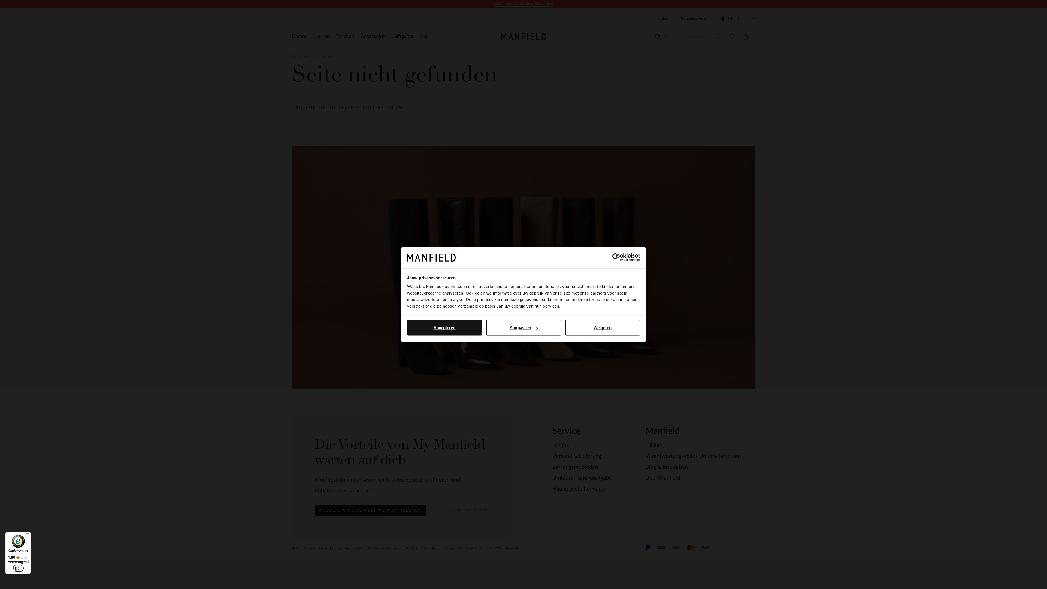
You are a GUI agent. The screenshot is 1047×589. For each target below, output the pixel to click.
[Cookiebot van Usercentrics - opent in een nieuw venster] (616, 257)
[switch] (18, 568)
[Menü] (27, 535)
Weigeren (603, 327)
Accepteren (445, 327)
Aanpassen (520, 327)
